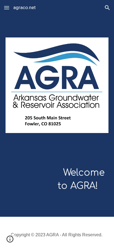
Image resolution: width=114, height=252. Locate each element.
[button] (6, 7)
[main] (57, 170)
